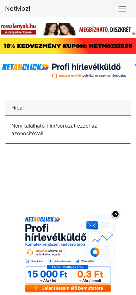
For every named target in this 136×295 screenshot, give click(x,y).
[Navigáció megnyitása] (122, 9)
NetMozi (17, 8)
